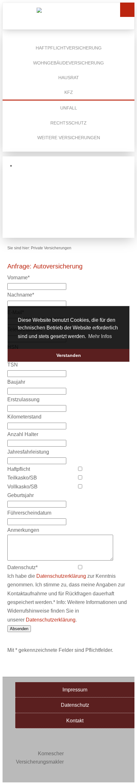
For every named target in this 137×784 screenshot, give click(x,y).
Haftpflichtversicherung (69, 47)
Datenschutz (75, 705)
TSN (12, 364)
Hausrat (68, 77)
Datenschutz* (22, 567)
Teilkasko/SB (22, 477)
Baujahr (16, 382)
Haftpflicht (18, 469)
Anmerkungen (23, 530)
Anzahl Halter (22, 434)
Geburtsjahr (20, 495)
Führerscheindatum (29, 513)
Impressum (74, 689)
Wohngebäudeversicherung (68, 62)
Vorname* (18, 277)
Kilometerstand (24, 416)
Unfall (68, 107)
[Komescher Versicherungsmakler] (68, 14)
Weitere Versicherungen (68, 137)
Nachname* (20, 295)
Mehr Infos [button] (100, 336)
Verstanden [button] (68, 355)
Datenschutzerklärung (61, 576)
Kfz (68, 92)
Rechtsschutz (68, 122)
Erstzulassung (23, 399)
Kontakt (74, 720)
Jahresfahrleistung (28, 452)
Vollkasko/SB (22, 486)
